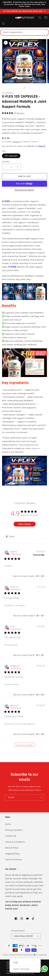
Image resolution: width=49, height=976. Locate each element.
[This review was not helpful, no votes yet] (42, 694)
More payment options (24, 190)
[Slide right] (30, 88)
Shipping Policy (12, 853)
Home (8, 824)
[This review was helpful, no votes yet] (37, 576)
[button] (3, 23)
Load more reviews (24, 745)
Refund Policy (12, 847)
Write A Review (25, 524)
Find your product (14, 830)
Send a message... (22, 969)
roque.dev (43, 955)
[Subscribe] (41, 797)
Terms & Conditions (15, 842)
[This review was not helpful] (42, 576)
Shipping (16, 142)
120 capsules (11, 155)
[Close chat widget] (38, 955)
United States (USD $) (23, 936)
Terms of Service (13, 859)
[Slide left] (19, 88)
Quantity (5, 161)
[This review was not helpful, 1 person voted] (42, 615)
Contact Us (10, 836)
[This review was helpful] (37, 734)
